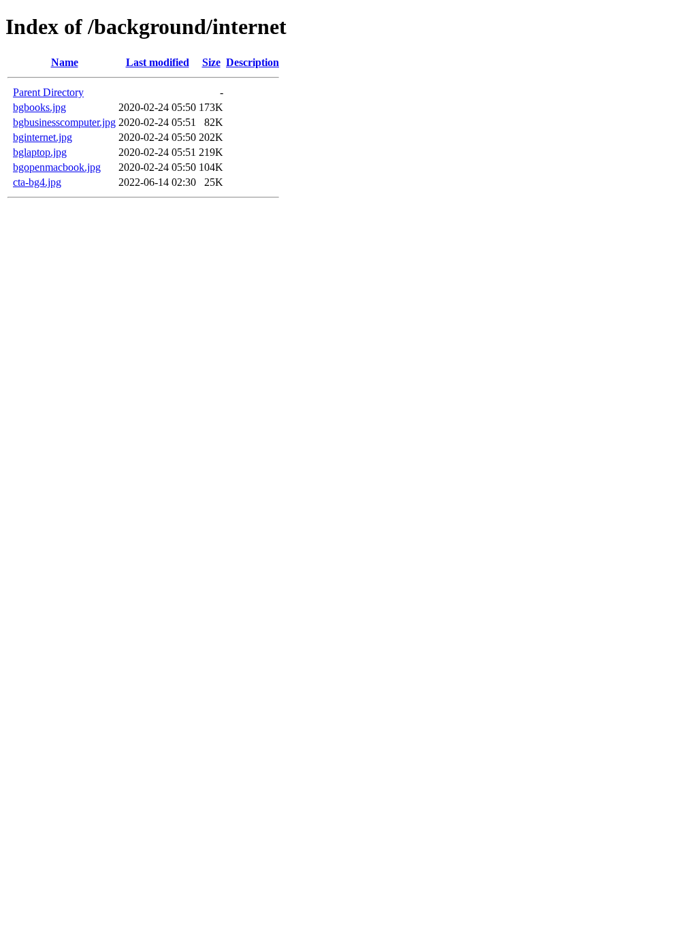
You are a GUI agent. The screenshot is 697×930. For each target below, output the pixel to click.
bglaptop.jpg (40, 152)
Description (252, 62)
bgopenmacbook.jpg (57, 167)
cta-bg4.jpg (37, 182)
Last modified (157, 62)
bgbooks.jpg (39, 107)
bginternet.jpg (42, 137)
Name (64, 62)
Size (211, 62)
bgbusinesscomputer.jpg (64, 122)
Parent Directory (48, 92)
